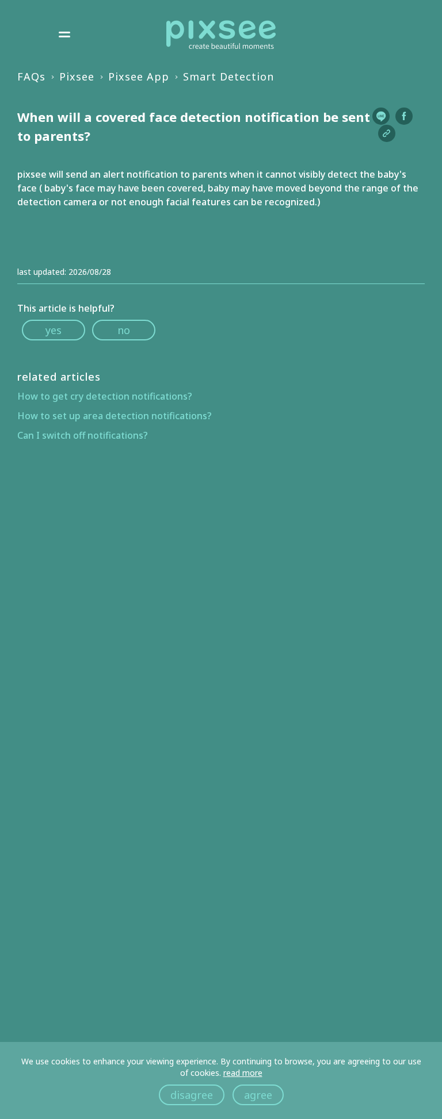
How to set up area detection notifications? (114, 415)
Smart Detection (228, 76)
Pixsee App (138, 76)
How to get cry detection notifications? (104, 396)
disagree (191, 1095)
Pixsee (76, 76)
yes (53, 330)
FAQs (31, 76)
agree (258, 1095)
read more (242, 1072)
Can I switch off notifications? (82, 435)
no (123, 330)
